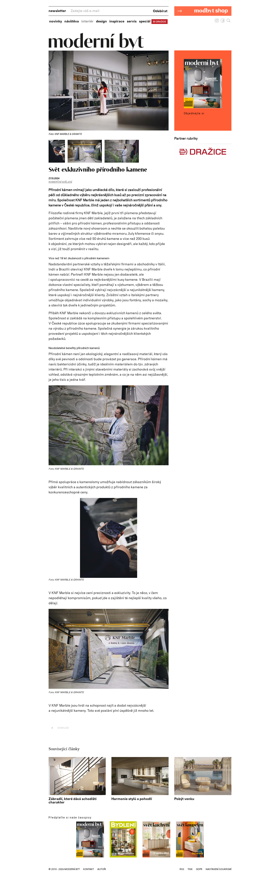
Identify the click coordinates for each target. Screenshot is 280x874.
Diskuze (60, 727)
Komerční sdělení (60, 182)
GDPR (199, 869)
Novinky (55, 21)
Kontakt (88, 869)
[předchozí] (52, 151)
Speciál (144, 21)
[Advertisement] (93, 719)
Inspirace (116, 21)
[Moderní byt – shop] (202, 21)
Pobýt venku (184, 799)
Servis (132, 21)
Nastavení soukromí (218, 869)
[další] (165, 151)
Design (101, 21)
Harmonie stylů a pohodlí (131, 799)
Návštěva (71, 21)
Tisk (190, 869)
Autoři (101, 869)
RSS (182, 869)
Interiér (87, 21)
